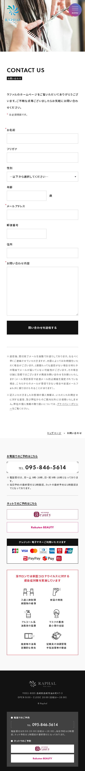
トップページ (54, 433)
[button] (75, 10)
